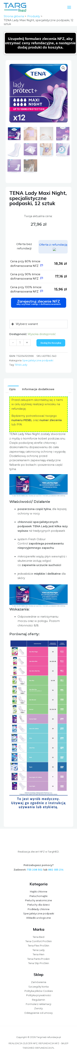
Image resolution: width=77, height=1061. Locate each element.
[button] (63, 68)
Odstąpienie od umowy (38, 1013)
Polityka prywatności (38, 995)
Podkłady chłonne (39, 909)
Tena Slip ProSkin (38, 963)
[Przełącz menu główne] (69, 7)
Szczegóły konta (38, 986)
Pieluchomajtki (38, 896)
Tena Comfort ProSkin (38, 941)
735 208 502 (35, 869)
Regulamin (38, 999)
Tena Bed (38, 937)
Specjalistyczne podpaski (37, 360)
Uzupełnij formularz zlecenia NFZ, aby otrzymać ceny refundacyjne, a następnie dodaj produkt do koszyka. (40, 43)
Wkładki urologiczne (38, 917)
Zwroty (38, 1008)
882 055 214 (55, 869)
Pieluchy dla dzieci (38, 904)
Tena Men (38, 954)
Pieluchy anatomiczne (38, 900)
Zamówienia (38, 982)
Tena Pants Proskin (38, 959)
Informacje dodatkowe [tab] (38, 389)
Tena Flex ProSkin (38, 945)
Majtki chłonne (38, 891)
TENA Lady (21, 364)
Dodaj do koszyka (51, 342)
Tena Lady (39, 950)
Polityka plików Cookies (38, 991)
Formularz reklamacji (38, 1004)
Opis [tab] (12, 389)
